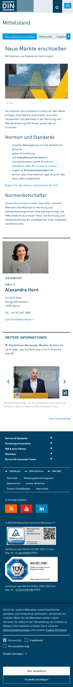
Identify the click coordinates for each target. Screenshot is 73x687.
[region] (36, 633)
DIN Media (14, 471)
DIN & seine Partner (15, 448)
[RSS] (11, 508)
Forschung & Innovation (18, 443)
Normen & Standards (16, 438)
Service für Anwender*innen (20, 459)
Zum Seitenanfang (59, 418)
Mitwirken (10, 454)
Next (64, 381)
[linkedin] (42, 508)
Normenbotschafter (26, 203)
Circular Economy (46, 165)
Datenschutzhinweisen (16, 630)
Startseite (12, 477)
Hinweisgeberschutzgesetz (38, 477)
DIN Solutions (36, 471)
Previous (8, 381)
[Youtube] (26, 508)
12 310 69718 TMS (24, 589)
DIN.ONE (56, 471)
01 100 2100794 (23, 552)
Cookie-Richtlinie (56, 630)
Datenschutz (13, 483)
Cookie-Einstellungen (18, 488)
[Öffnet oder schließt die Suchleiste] (57, 6)
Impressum (42, 488)
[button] (16, 654)
